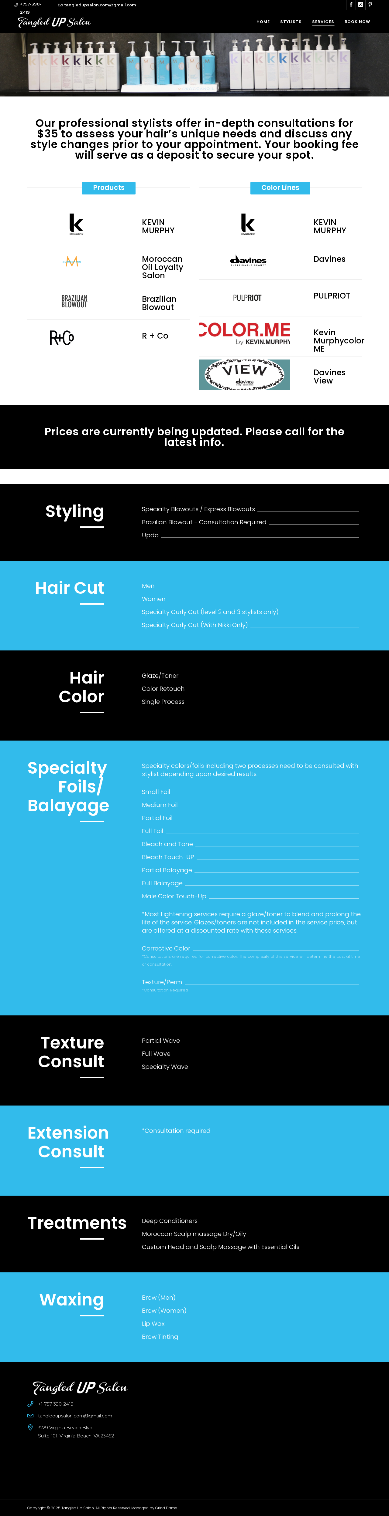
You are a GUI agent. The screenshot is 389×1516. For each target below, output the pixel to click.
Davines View (330, 377)
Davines (330, 259)
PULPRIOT (332, 296)
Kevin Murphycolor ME (338, 341)
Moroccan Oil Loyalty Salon (162, 267)
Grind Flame (166, 1508)
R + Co (155, 336)
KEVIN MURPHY (158, 226)
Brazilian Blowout (159, 303)
